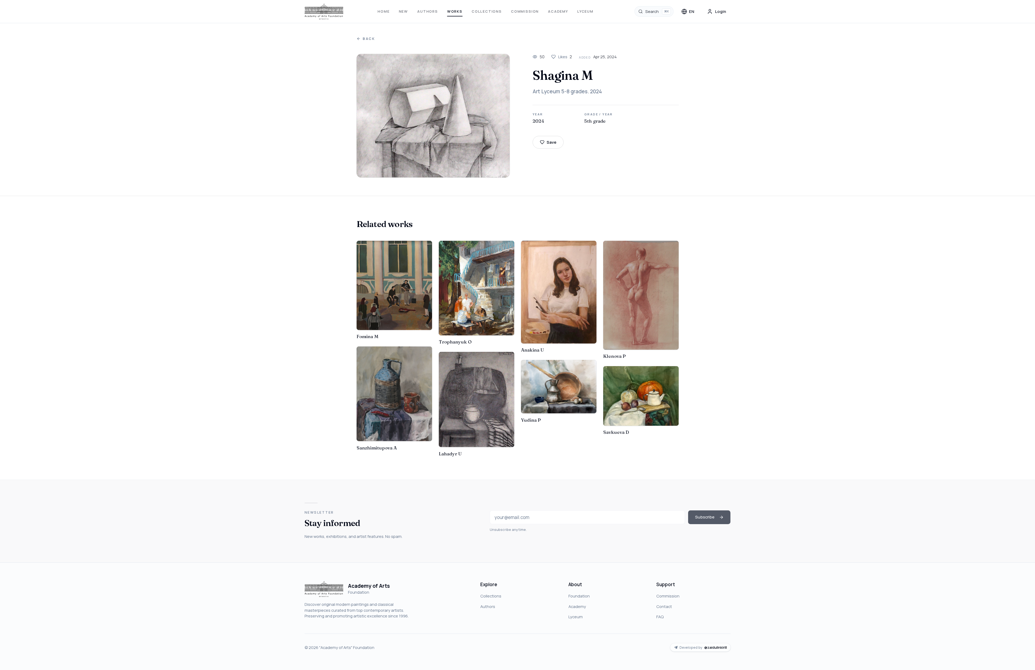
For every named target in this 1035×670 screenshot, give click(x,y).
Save (551, 142)
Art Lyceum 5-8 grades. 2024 (567, 91)
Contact (664, 606)
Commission (525, 11)
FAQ (660, 616)
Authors (427, 11)
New (403, 11)
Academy (558, 11)
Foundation (579, 596)
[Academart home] (324, 12)
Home (383, 11)
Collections (487, 11)
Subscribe (705, 517)
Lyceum (585, 11)
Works (455, 11)
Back (369, 38)
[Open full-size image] (433, 115)
